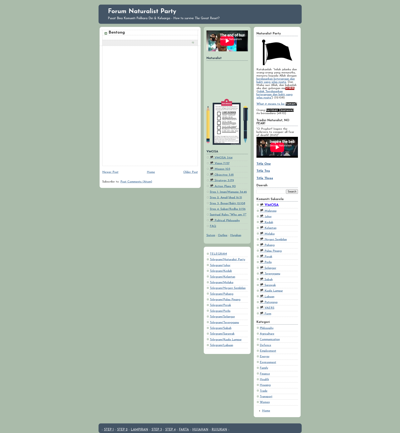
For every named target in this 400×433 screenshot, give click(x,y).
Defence (265, 345)
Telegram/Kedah (221, 271)
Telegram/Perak (220, 305)
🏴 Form (265, 313)
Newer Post (110, 172)
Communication (270, 339)
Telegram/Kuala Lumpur (226, 339)
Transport (266, 396)
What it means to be (276, 104)
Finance (265, 373)
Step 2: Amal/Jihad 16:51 (226, 197)
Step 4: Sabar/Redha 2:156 (228, 209)
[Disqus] (150, 108)
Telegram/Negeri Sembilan (228, 288)
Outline (223, 235)
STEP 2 (122, 429)
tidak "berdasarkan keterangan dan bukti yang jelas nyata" (274, 94)
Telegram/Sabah (220, 328)
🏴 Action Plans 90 (223, 186)
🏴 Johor (266, 216)
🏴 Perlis (266, 262)
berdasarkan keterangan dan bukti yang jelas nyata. (275, 80)
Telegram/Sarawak (222, 333)
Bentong (117, 32)
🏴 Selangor (268, 268)
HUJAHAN (200, 429)
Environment (268, 362)
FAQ (213, 226)
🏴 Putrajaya (269, 302)
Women (265, 402)
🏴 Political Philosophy (225, 220)
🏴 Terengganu (270, 273)
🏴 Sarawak (268, 285)
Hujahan (235, 235)
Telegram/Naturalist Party (227, 259)
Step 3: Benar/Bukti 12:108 (227, 203)
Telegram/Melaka (221, 282)
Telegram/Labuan (221, 345)
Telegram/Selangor (222, 316)
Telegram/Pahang (221, 294)
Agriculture (267, 333)
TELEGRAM (218, 254)
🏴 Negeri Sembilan (273, 239)
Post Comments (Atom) (136, 181)
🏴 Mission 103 (220, 169)
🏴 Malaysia (268, 211)
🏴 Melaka (267, 233)
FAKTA (184, 429)
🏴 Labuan (267, 296)
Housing (265, 385)
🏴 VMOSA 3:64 (221, 157)
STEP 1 (109, 429)
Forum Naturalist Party (142, 11)
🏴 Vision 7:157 (220, 163)
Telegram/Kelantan (222, 276)
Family (264, 368)
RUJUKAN (219, 429)
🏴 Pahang (267, 245)
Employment (268, 350)
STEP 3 (156, 429)
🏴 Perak (266, 256)
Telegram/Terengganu (224, 322)
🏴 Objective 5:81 (222, 174)
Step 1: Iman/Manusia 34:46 (228, 192)
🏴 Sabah (266, 279)
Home (266, 410)
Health (264, 379)
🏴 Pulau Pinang (271, 251)
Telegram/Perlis (220, 311)
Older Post (190, 172)
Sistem (210, 235)
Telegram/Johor (220, 265)
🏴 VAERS (267, 308)
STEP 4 (170, 429)
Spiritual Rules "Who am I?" (228, 214)
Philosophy (267, 328)
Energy (264, 356)
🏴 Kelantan (268, 228)
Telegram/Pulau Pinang (225, 299)
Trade (264, 391)
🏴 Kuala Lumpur (271, 290)
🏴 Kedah (266, 222)
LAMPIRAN (139, 429)
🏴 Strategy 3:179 (222, 180)
